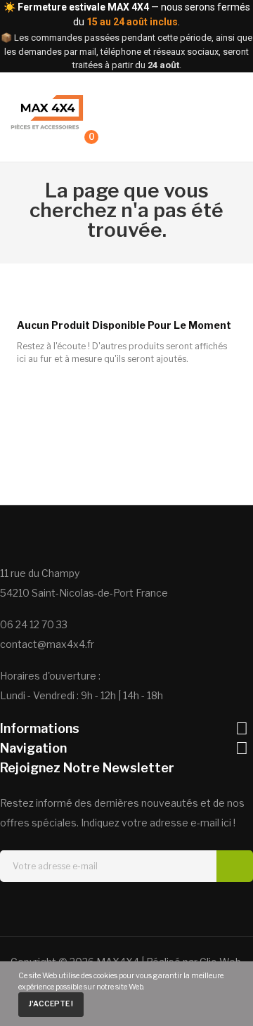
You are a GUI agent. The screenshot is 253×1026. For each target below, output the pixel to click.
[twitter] (88, 907)
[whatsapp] (164, 907)
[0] (78, 143)
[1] (234, 866)
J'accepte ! (50, 1003)
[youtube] (189, 907)
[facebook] (63, 907)
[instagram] (113, 907)
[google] (139, 907)
